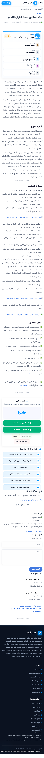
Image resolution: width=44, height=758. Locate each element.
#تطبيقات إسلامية (25, 606)
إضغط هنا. (32, 374)
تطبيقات (38, 13)
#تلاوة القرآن (37, 611)
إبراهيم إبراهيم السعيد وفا (33, 579)
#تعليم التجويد (15, 609)
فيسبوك (37, 500)
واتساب (29, 500)
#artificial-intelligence (31, 609)
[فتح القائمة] (40, 3)
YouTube (29, 531)
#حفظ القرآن (37, 606)
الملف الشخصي (37, 531)
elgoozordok (28, 22)
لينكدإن (22, 500)
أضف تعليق (36, 569)
